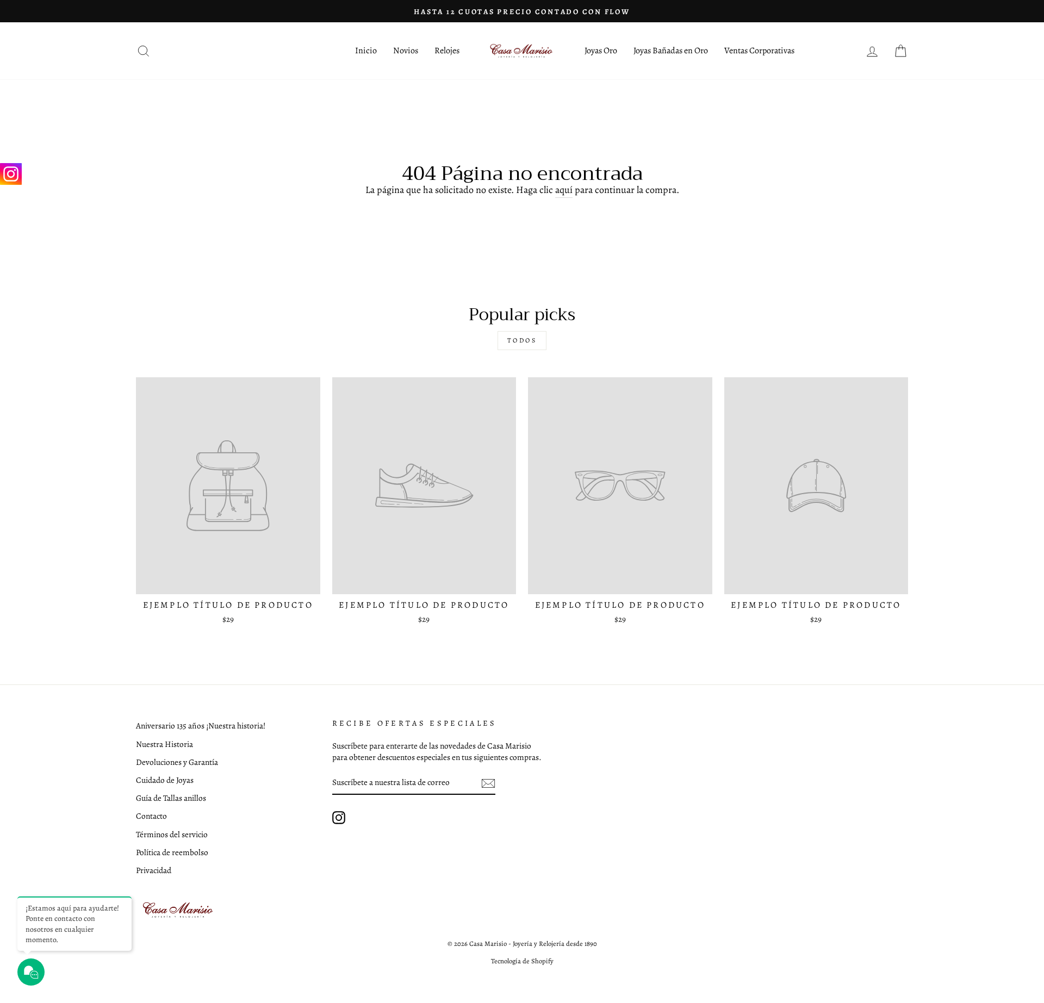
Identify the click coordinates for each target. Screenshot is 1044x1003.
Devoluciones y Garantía (177, 762)
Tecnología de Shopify (522, 960)
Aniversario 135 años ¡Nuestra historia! (200, 725)
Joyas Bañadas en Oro (670, 51)
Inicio (366, 51)
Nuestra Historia (164, 744)
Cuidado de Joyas (165, 780)
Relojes (446, 51)
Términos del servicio (172, 834)
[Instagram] (11, 174)
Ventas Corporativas (759, 51)
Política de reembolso (172, 852)
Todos (522, 340)
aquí (564, 189)
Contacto (151, 815)
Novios (405, 51)
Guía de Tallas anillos (171, 797)
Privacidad (153, 870)
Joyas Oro (601, 51)
